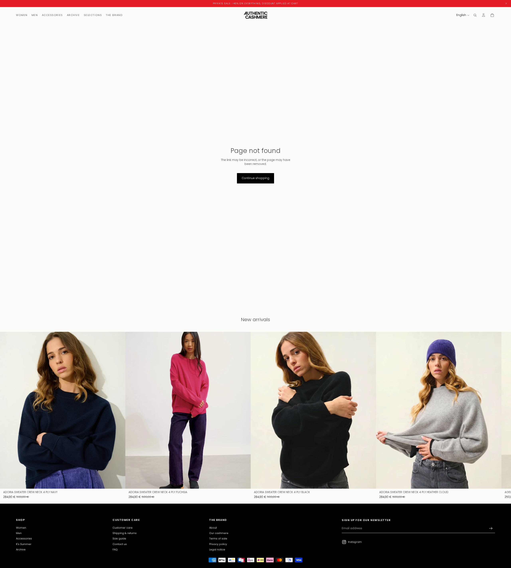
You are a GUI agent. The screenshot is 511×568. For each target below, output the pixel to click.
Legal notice (217, 549)
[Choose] (119, 482)
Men (19, 533)
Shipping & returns (125, 533)
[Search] (475, 15)
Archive (21, 549)
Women (21, 528)
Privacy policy (218, 544)
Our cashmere (218, 533)
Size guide (119, 539)
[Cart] (492, 15)
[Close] (506, 3)
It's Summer (23, 544)
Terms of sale (218, 539)
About (213, 528)
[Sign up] (491, 528)
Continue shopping (255, 178)
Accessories (24, 539)
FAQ (115, 549)
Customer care (123, 528)
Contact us (120, 544)
